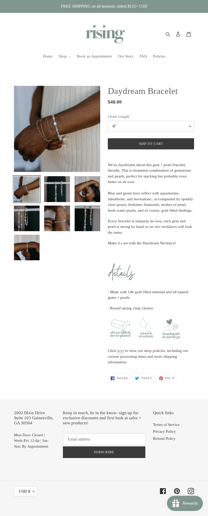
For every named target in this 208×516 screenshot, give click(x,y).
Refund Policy (164, 438)
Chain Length (118, 116)
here (120, 351)
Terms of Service (166, 425)
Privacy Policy (164, 431)
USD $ (24, 491)
